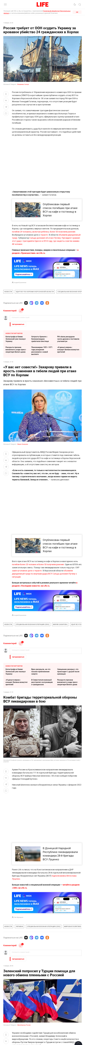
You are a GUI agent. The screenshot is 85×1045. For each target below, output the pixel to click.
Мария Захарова (22, 444)
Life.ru (24, 887)
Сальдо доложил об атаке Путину (45, 238)
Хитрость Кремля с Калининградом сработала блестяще (40, 338)
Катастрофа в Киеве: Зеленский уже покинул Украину (16, 338)
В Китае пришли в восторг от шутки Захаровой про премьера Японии (68, 973)
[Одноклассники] (47, 303)
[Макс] (31, 303)
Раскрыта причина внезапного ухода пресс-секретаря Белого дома (16, 349)
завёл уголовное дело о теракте (27, 570)
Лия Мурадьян (18, 917)
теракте (44, 234)
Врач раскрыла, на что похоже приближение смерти (40, 671)
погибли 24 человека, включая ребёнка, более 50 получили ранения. (44, 231)
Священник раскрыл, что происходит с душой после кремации (68, 671)
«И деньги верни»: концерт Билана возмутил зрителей (68, 349)
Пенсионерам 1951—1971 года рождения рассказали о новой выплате (41, 350)
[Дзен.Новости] (26, 303)
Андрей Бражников (20, 282)
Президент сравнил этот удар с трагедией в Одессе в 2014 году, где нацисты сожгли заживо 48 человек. (46, 241)
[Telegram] (36, 303)
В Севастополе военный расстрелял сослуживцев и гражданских (42, 682)
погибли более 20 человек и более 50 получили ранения (38, 564)
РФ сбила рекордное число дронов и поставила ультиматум (68, 338)
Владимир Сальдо (23, 84)
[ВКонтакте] (42, 303)
